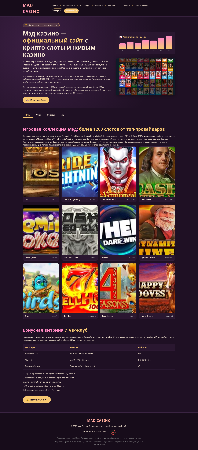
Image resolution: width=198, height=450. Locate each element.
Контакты (112, 5)
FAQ (62, 115)
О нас (38, 115)
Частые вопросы (142, 5)
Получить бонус (36, 399)
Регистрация (71, 11)
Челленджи (85, 5)
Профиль (57, 11)
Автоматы (125, 5)
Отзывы (51, 115)
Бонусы (55, 5)
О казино (99, 5)
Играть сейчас (36, 100)
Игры (27, 115)
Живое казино (69, 5)
